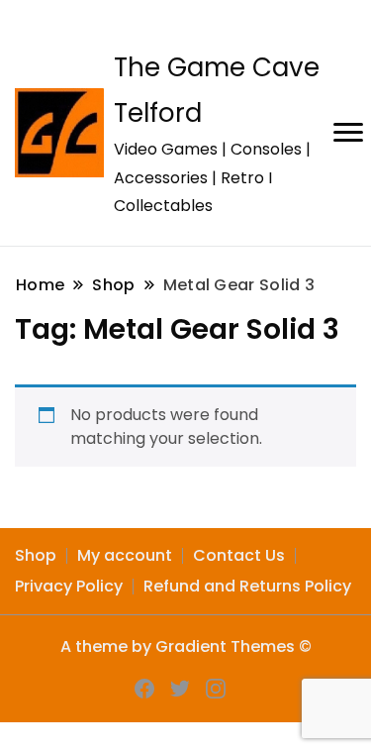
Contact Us (239, 555)
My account (124, 555)
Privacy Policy (69, 586)
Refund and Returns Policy (247, 586)
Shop (35, 555)
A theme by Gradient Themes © (186, 646)
